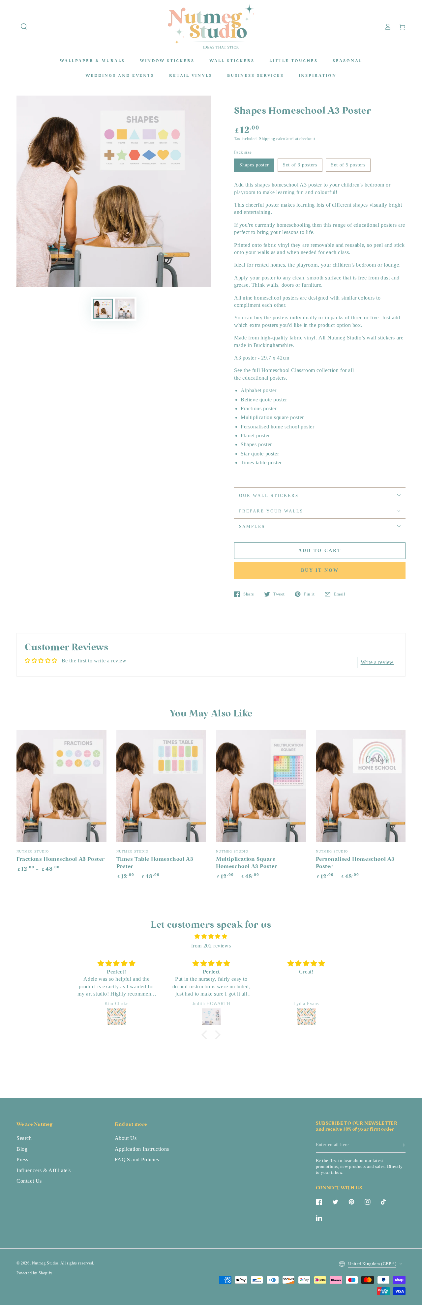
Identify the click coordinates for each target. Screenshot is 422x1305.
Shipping (267, 138)
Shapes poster (254, 164)
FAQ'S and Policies (137, 1159)
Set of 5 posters (348, 164)
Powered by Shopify (34, 1273)
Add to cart (319, 550)
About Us (126, 1138)
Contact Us (29, 1181)
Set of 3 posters (300, 164)
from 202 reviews (211, 945)
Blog (21, 1149)
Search (24, 1138)
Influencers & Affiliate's (43, 1170)
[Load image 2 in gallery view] (125, 309)
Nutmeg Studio (45, 1263)
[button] (23, 26)
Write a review (377, 662)
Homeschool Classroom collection (300, 370)
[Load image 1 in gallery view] (103, 309)
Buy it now (320, 570)
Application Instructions (142, 1149)
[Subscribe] (403, 1145)
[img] (211, 937)
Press (22, 1159)
